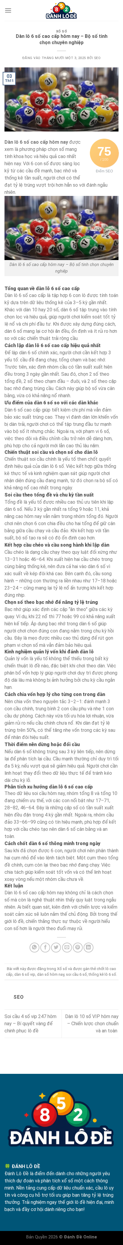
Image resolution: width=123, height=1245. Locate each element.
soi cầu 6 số (76, 974)
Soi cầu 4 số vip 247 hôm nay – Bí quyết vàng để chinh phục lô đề (30, 1024)
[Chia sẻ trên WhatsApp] (34, 947)
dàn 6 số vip (24, 974)
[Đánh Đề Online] (61, 10)
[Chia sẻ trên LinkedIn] (88, 947)
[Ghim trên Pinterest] (78, 947)
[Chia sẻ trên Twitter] (56, 947)
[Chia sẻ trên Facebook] (45, 947)
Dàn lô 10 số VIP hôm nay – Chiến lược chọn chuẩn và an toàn (92, 1024)
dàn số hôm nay (50, 974)
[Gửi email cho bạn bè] (67, 947)
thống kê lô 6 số (102, 974)
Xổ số (61, 31)
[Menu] (8, 10)
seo (97, 58)
